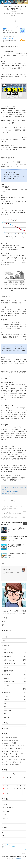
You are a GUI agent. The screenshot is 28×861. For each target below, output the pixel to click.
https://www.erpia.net (7, 36)
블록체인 (16, 737)
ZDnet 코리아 (5, 811)
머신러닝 (23, 759)
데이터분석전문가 (16, 762)
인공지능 (20, 749)
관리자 (3, 621)
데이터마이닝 (7, 746)
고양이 (15, 703)
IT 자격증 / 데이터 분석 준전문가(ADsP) (15, 13)
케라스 (11, 754)
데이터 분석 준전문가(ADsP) (10, 506)
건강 (15, 713)
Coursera (4, 821)
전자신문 (4, 815)
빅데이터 (16, 740)
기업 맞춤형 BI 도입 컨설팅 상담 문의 (10, 40)
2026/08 (14, 774)
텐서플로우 (14, 756)
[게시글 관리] (8, 501)
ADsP (21, 756)
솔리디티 (6, 756)
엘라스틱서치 (7, 765)
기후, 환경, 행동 (15, 710)
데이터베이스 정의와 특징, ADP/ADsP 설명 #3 (9, 517)
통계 (17, 754)
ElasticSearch (7, 740)
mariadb (6, 743)
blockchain (16, 746)
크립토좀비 (16, 765)
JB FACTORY (17, 859)
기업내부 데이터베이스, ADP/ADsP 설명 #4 (9, 516)
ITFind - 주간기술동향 (7, 808)
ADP (23, 746)
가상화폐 (13, 743)
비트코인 (12, 749)
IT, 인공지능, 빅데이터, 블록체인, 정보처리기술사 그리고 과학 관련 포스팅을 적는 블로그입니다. (11, 572)
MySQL (16, 759)
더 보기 (25, 523)
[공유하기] (6, 501)
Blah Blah (15, 699)
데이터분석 (7, 751)
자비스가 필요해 (6, 569)
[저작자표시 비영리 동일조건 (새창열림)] (16, 500)
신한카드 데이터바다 (7, 29)
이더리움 (6, 762)
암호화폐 (7, 737)
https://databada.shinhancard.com (9, 27)
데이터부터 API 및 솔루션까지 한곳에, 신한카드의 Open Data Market (10, 31)
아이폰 (5, 754)
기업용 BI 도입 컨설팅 (8, 38)
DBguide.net (5, 818)
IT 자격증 (3, 506)
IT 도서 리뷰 (15, 717)
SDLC (19, 751)
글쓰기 (3, 625)
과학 (15, 706)
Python (9, 759)
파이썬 (14, 751)
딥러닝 (5, 749)
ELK (22, 754)
